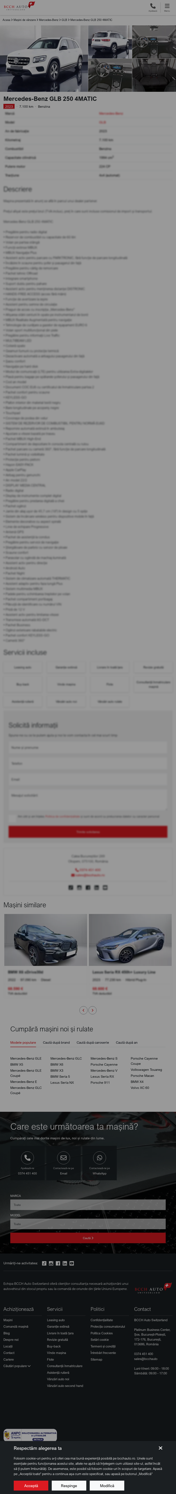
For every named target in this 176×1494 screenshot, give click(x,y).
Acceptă (31, 1485)
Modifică (107, 1485)
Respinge (69, 1485)
